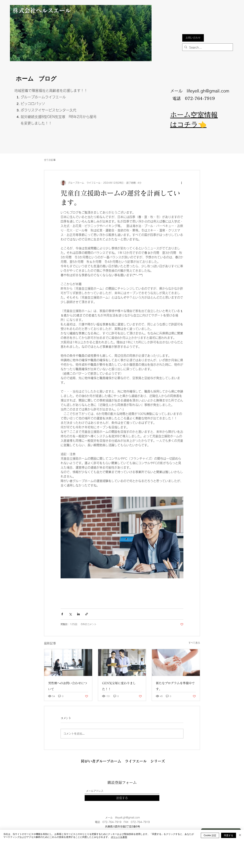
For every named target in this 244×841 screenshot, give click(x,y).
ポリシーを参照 (119, 837)
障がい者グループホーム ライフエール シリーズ (123, 761)
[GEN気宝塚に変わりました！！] (122, 662)
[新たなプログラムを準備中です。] (176, 662)
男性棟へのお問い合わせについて (67, 686)
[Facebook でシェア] (62, 614)
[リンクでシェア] (86, 614)
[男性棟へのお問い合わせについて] (68, 662)
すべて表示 (194, 643)
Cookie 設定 (210, 835)
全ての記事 (50, 160)
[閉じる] (240, 835)
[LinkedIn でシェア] (78, 614)
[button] (193, 38)
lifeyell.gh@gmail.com (208, 91)
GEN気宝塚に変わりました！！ (119, 686)
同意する (228, 835)
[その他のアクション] (181, 183)
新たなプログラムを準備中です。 (175, 686)
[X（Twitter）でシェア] (70, 614)
